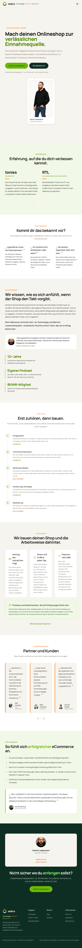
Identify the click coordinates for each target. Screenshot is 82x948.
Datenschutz (69, 921)
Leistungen (32, 914)
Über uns (68, 914)
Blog (48, 914)
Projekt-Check (33, 918)
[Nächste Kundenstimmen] (44, 718)
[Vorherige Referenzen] (38, 202)
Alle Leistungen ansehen (41, 624)
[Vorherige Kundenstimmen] (38, 718)
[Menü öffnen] (77, 4)
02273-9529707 (41, 862)
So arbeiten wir (39, 66)
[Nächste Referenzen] (44, 202)
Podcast (49, 918)
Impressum (69, 918)
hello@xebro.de (41, 859)
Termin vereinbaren (17, 66)
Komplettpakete (33, 921)
